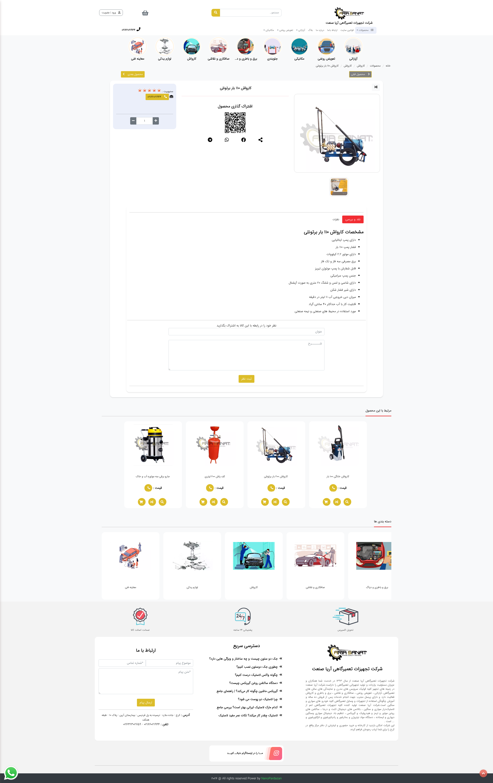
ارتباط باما (332, 30)
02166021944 (332, 491)
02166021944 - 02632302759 (141, 724)
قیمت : (342, 488)
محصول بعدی (135, 74)
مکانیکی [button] (269, 30)
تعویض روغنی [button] (285, 30)
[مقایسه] (376, 87)
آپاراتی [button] (301, 30)
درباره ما (320, 30)
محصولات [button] (363, 30)
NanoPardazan (271, 778)
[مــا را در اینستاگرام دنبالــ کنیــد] (272, 754)
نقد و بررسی (353, 219)
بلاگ (310, 30)
